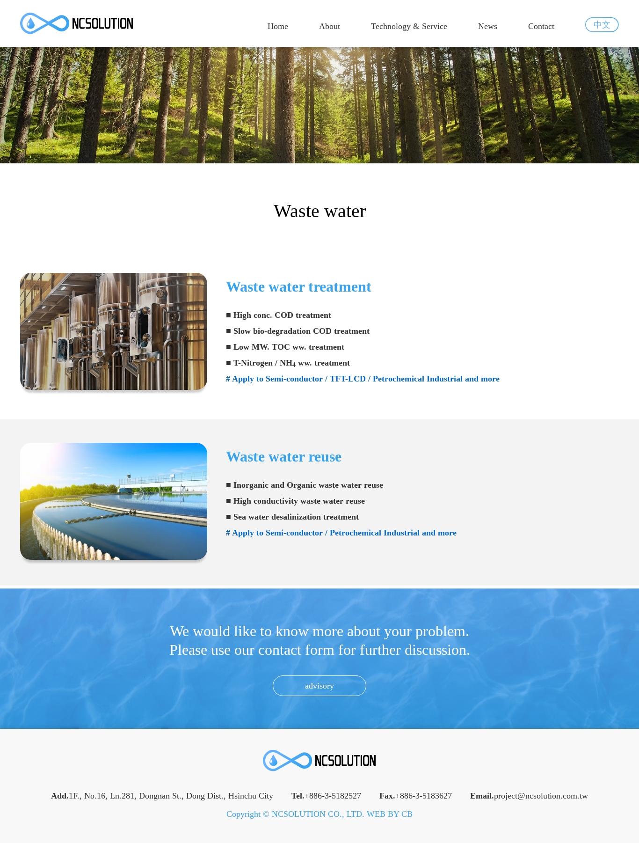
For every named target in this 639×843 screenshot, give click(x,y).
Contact (541, 26)
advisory (319, 685)
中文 (602, 24)
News (487, 26)
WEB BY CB (390, 814)
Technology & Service (409, 26)
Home (278, 26)
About (329, 26)
